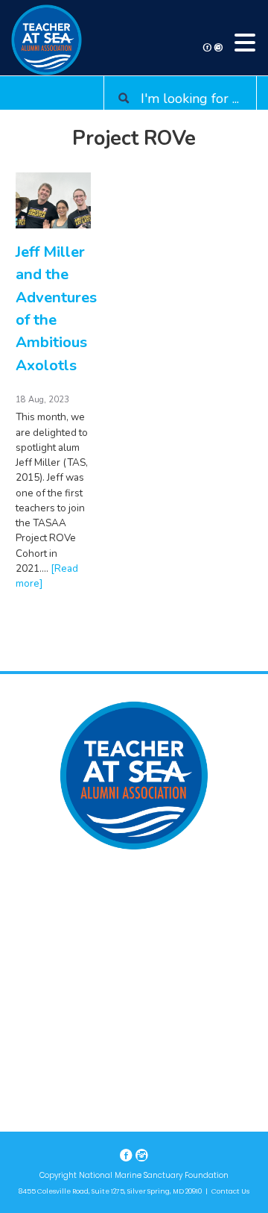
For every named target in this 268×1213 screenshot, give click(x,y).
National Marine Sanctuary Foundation (154, 1175)
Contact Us (230, 1191)
